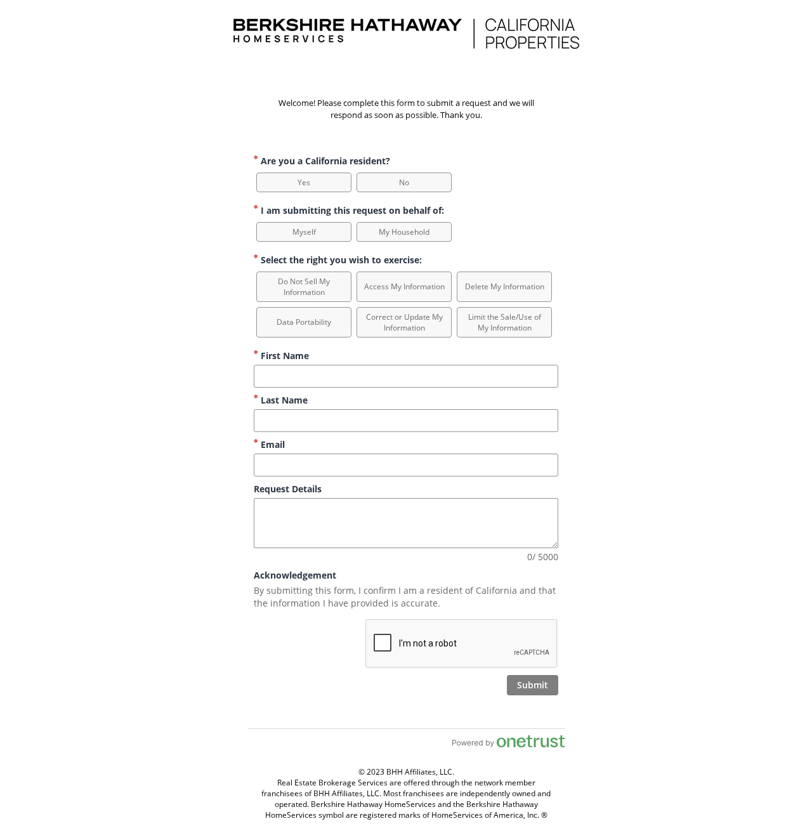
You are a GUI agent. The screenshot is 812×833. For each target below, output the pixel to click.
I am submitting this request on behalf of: (351, 210)
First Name (283, 356)
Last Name (283, 400)
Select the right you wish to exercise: (340, 260)
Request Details (288, 489)
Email (271, 444)
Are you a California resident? (324, 161)
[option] (303, 182)
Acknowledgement (295, 575)
